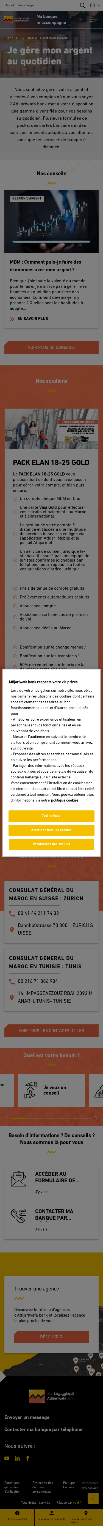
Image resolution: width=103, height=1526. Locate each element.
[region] (51, 763)
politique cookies (65, 800)
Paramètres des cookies (51, 844)
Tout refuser (51, 815)
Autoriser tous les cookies (51, 830)
